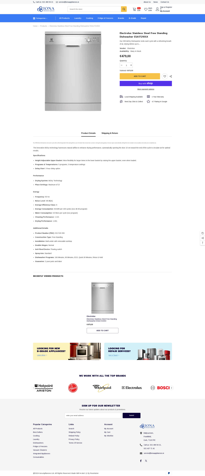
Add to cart (140, 76)
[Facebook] (140, 460)
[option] (73, 71)
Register (169, 7)
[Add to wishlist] (165, 76)
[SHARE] (170, 76)
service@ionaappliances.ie (69, 2)
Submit (131, 415)
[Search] (97, 9)
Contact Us (165, 2)
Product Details (88, 133)
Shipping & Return (110, 133)
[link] (44, 388)
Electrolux (131, 48)
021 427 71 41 (149, 448)
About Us (147, 2)
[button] (172, 388)
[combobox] (94, 9)
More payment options (145, 89)
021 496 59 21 (47, 2)
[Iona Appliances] (67, 351)
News (156, 2)
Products (43, 26)
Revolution (94, 473)
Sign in (161, 8)
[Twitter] (146, 460)
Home (35, 26)
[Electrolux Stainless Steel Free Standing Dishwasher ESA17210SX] (102, 298)
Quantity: (123, 61)
